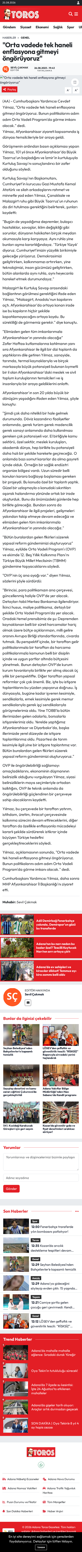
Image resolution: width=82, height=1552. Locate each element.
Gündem (9, 27)
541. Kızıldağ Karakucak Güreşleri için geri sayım (18, 1127)
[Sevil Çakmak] (12, 997)
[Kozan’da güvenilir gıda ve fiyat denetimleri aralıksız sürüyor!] (61, 1112)
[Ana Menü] (76, 14)
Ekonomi (42, 27)
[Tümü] (77, 1211)
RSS (10, 1531)
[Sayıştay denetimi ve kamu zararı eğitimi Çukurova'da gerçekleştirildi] (21, 1075)
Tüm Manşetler (56, 1502)
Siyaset (25, 27)
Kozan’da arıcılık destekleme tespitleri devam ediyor (51, 1248)
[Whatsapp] (41, 1465)
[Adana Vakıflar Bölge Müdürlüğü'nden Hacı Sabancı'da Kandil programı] (61, 1075)
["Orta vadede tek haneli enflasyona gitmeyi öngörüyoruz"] (41, 80)
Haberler (9, 37)
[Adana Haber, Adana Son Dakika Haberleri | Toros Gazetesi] (21, 14)
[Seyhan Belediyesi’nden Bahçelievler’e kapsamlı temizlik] (21, 1034)
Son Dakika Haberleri (19, 1511)
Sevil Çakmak (34, 994)
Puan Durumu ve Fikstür (22, 1502)
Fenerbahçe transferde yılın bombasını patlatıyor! (52, 1229)
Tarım (35, 1240)
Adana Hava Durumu (61, 1479)
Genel (25, 37)
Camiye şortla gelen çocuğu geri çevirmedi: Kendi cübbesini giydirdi (51, 1305)
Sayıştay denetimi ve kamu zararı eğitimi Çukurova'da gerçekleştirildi (19, 1092)
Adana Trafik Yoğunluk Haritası (59, 1490)
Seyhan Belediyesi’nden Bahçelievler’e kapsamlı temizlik (18, 1051)
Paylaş (11, 89)
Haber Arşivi (55, 1511)
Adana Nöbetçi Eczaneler (23, 1479)
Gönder (11, 1189)
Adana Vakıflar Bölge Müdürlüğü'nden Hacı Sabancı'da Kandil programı (59, 1092)
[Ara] (71, 14)
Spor (70, 27)
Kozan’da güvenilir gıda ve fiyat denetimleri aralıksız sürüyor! (59, 1129)
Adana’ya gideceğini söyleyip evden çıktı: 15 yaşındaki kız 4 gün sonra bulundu (54, 1286)
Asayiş (36, 1278)
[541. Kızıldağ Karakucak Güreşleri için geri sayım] (21, 1112)
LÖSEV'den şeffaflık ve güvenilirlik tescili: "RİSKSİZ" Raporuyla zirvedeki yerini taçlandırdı (60, 1052)
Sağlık (58, 27)
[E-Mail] (28, 1003)
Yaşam (36, 1296)
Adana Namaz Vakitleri (22, 1488)
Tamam (41, 1547)
